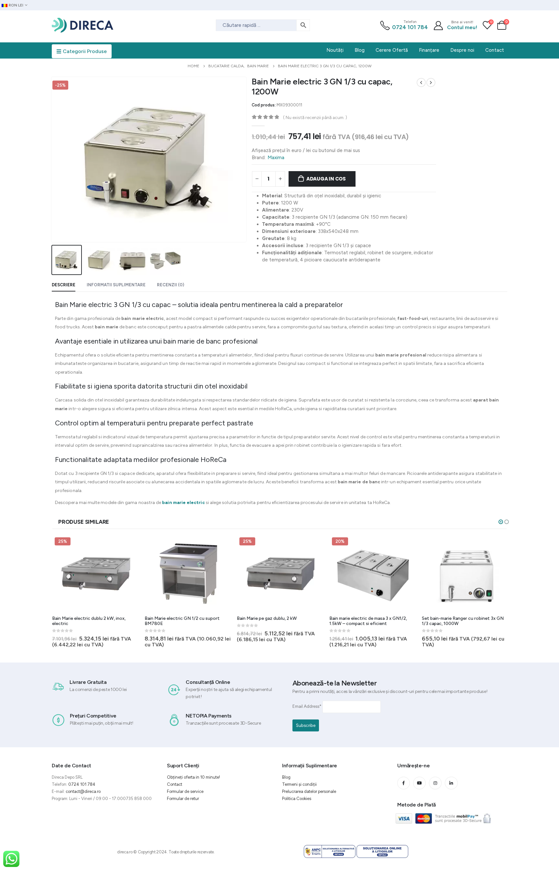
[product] (188, 573)
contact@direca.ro (83, 791)
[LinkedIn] (451, 783)
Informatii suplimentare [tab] (116, 284)
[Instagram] (435, 783)
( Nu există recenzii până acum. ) (315, 117)
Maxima (276, 157)
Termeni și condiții (299, 784)
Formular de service (185, 791)
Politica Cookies (296, 798)
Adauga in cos (326, 178)
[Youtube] (419, 783)
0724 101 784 (410, 27)
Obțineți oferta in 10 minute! (193, 777)
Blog (286, 777)
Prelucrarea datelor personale (309, 791)
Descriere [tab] (63, 284)
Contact (174, 784)
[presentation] (53, 159)
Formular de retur (183, 798)
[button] (501, 522)
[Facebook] (403, 783)
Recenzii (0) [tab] (170, 284)
